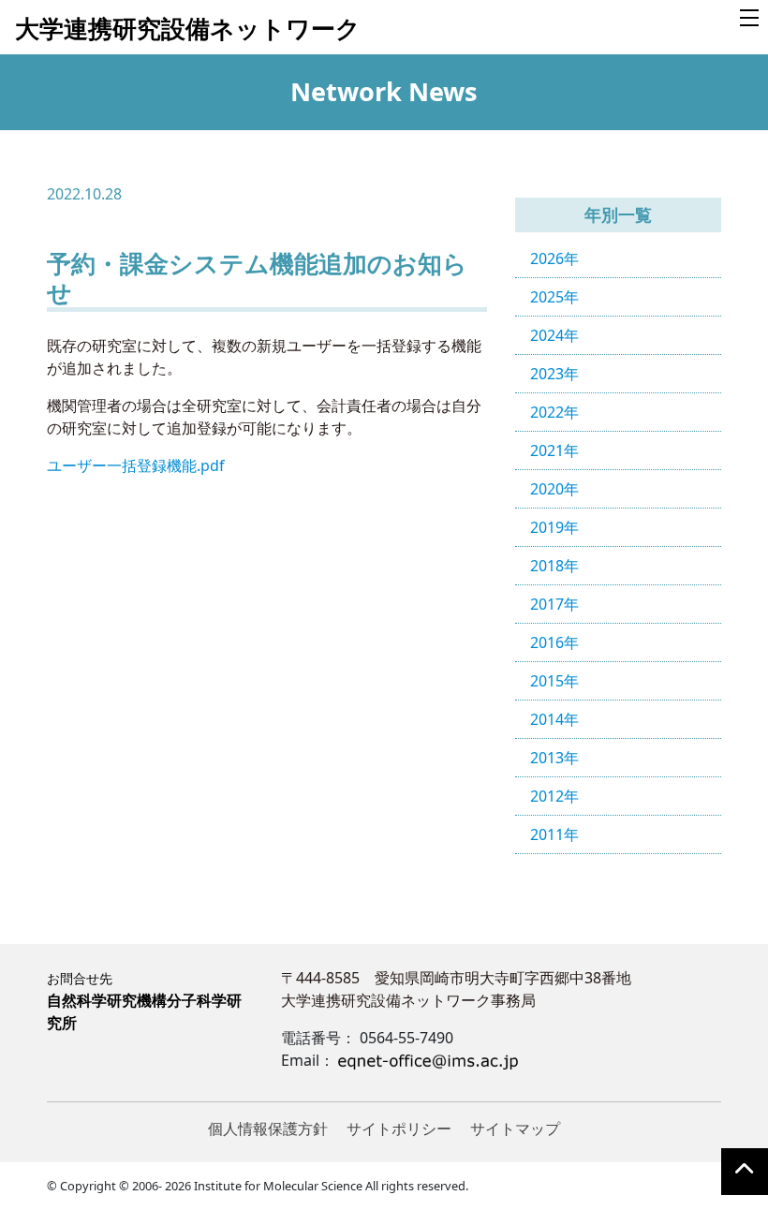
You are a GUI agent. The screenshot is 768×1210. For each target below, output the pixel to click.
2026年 (554, 258)
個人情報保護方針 (268, 1128)
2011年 (554, 834)
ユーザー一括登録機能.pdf (136, 465)
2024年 (554, 335)
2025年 (554, 297)
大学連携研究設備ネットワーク (188, 29)
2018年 (554, 565)
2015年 (554, 681)
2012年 (554, 796)
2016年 (554, 642)
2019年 (554, 527)
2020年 (554, 489)
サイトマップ (515, 1128)
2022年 (554, 412)
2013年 (554, 757)
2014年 (554, 719)
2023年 (554, 373)
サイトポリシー (399, 1128)
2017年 (554, 604)
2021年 (554, 450)
